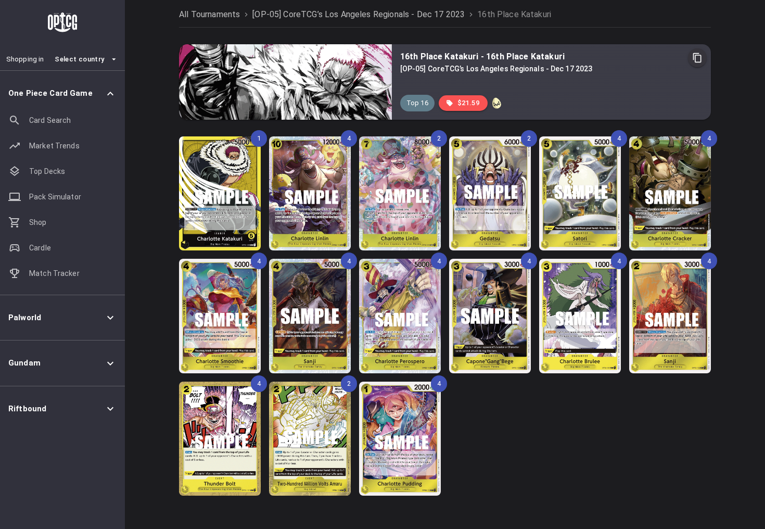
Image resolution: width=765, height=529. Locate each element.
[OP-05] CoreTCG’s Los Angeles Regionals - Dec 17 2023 (358, 14)
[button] (62, 93)
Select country (79, 59)
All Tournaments (209, 14)
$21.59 (468, 103)
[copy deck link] (697, 57)
